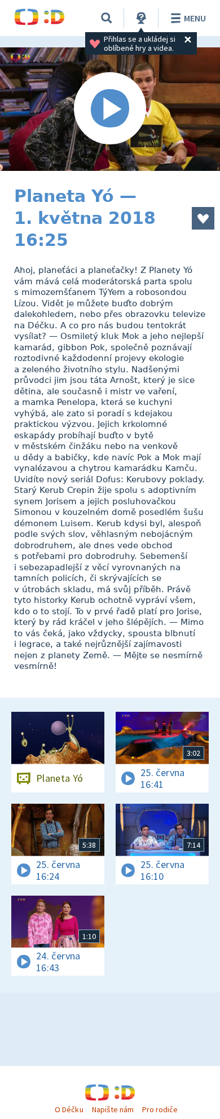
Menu (195, 18)
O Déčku (69, 1109)
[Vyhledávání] (107, 18)
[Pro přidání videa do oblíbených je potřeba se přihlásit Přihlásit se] (203, 218)
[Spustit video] (110, 109)
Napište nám (113, 1109)
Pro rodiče (160, 1109)
